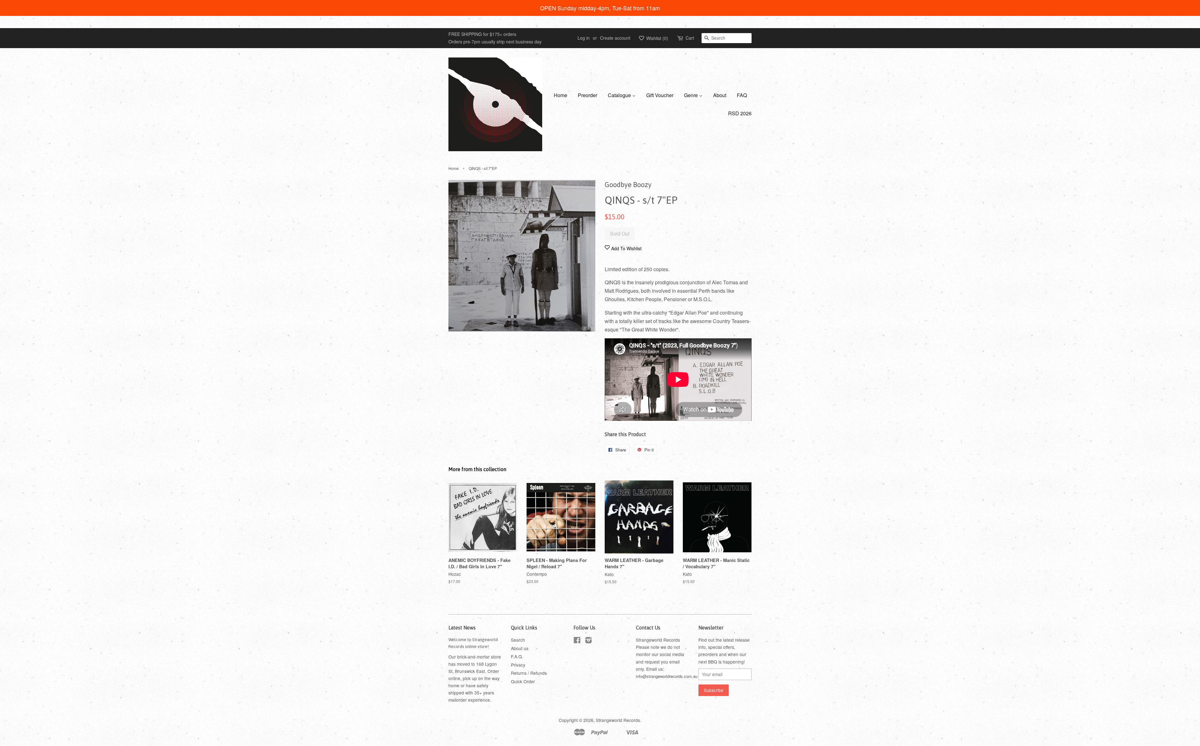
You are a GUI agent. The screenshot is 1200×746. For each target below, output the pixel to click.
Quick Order (523, 681)
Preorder (587, 95)
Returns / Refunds (529, 673)
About (719, 95)
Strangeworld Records (618, 720)
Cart (690, 38)
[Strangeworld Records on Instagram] (588, 641)
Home (560, 95)
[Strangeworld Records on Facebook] (577, 641)
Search (518, 640)
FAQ (742, 95)
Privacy (518, 665)
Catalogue (620, 95)
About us (519, 648)
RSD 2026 (740, 113)
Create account (615, 38)
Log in (584, 38)
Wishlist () (656, 38)
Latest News (462, 627)
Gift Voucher (659, 95)
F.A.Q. (517, 656)
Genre (691, 95)
